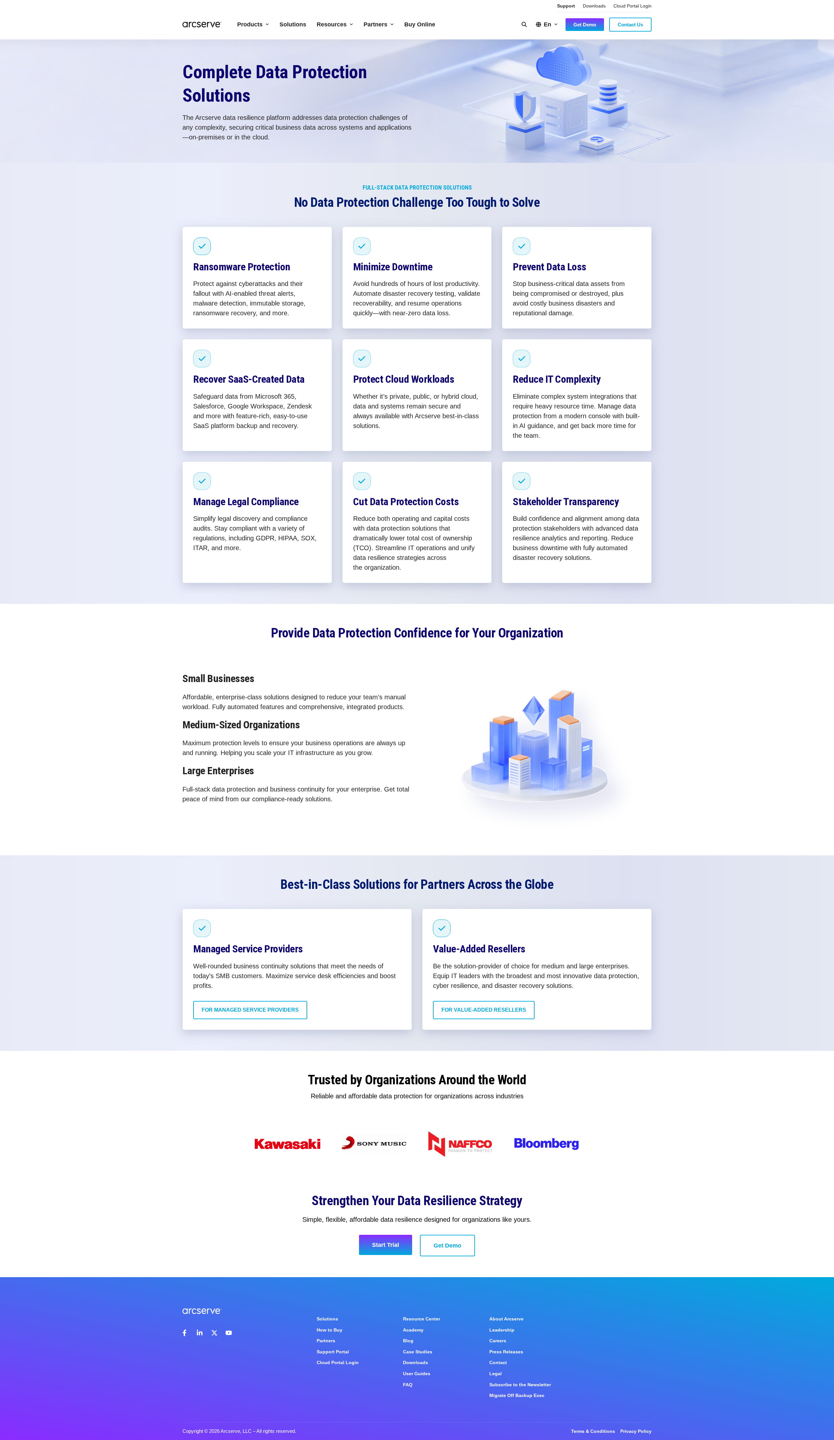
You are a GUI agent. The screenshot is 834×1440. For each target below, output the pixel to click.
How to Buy (329, 1330)
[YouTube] (228, 1333)
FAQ (407, 1384)
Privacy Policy (636, 1431)
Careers (497, 1340)
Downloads (594, 5)
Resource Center (421, 1318)
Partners (375, 24)
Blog (408, 1340)
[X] (214, 1333)
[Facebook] (185, 1333)
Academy (413, 1330)
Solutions (293, 24)
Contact (498, 1362)
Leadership (501, 1330)
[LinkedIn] (200, 1333)
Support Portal (333, 1351)
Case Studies (417, 1351)
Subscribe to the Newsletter (520, 1384)
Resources (332, 24)
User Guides (416, 1373)
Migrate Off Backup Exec (516, 1395)
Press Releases (506, 1351)
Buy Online (419, 24)
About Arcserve (506, 1318)
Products (250, 24)
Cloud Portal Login (632, 5)
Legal (495, 1373)
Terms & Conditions (593, 1431)
